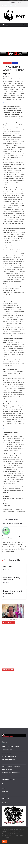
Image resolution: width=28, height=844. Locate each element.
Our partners (5, 763)
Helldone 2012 (8, 566)
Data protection (7, 749)
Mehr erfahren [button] (6, 837)
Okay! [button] (4, 841)
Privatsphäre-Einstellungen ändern (11, 772)
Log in (3, 788)
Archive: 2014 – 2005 (7, 769)
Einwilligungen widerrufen (8, 779)
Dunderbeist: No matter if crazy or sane (12, 592)
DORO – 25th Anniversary (11, 519)
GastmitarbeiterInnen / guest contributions (13, 78)
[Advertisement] (14, 39)
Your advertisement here (8, 759)
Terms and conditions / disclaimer (11, 746)
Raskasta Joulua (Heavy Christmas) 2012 (11, 579)
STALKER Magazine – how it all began (11, 766)
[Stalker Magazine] (3, 25)
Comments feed (6, 795)
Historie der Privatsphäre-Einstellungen (12, 776)
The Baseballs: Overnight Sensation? (13, 523)
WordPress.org (5, 798)
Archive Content (7, 63)
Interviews (15, 63)
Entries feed (5, 791)
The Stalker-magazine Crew (9, 756)
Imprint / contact (6, 753)
